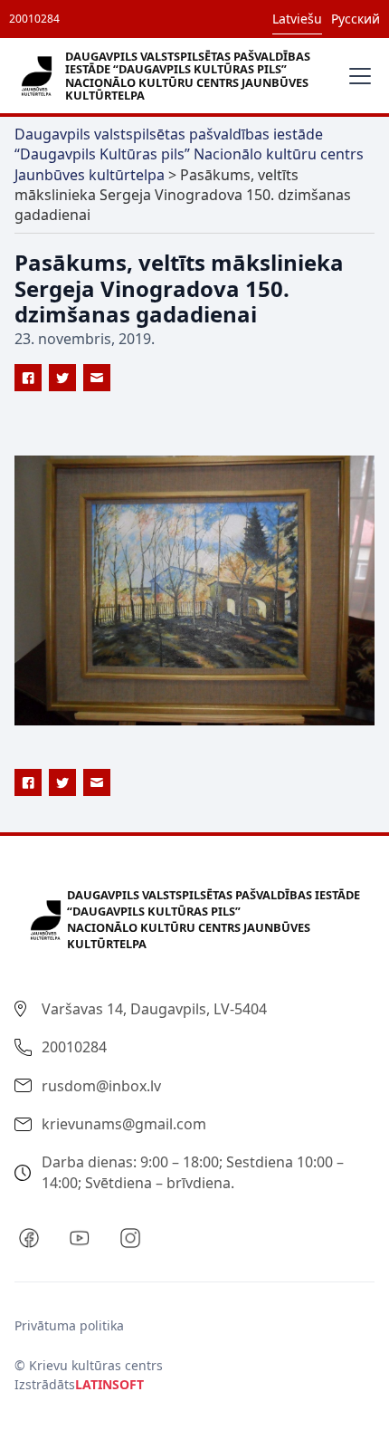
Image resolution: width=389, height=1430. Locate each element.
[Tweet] (62, 377)
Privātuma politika (69, 1325)
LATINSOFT (109, 1384)
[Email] (96, 377)
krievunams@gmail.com (124, 1124)
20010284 (34, 18)
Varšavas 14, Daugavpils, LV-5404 (154, 1009)
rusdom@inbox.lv (101, 1086)
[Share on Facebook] (28, 377)
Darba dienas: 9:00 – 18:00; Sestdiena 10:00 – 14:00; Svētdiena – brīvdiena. (193, 1172)
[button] (356, 76)
